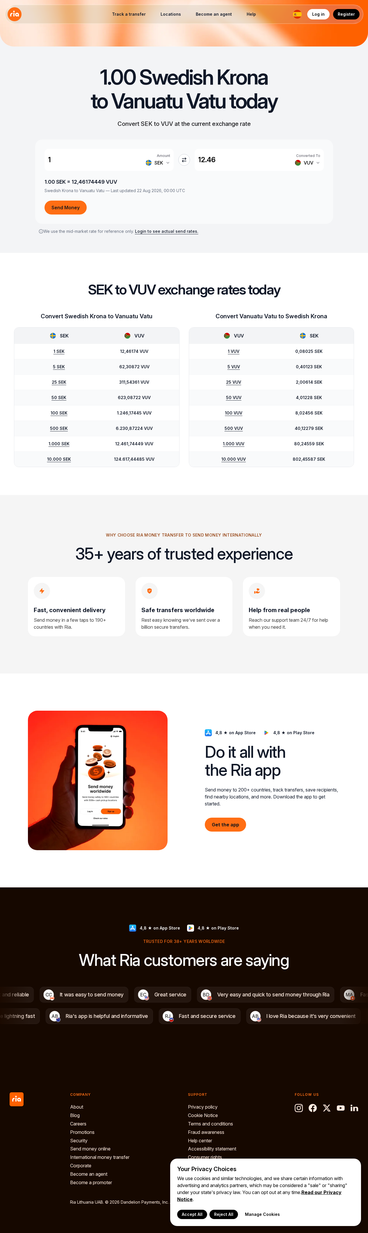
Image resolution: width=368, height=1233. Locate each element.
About (76, 1107)
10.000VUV (233, 459)
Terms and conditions (210, 1124)
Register (346, 14)
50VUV (233, 397)
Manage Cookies (262, 1214)
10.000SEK (59, 459)
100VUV (233, 412)
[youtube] (341, 1108)
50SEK (58, 397)
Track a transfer (129, 14)
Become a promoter (91, 1182)
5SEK (59, 366)
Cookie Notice (203, 1115)
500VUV (234, 428)
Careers (78, 1124)
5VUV (233, 366)
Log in (318, 14)
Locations (171, 14)
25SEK (59, 382)
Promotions (82, 1132)
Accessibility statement (212, 1149)
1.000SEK (59, 443)
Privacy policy (203, 1107)
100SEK (59, 412)
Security (79, 1140)
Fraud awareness (206, 1132)
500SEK (59, 428)
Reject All (223, 1214)
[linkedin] (355, 1108)
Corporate (80, 1165)
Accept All (192, 1214)
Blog (75, 1115)
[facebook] (313, 1108)
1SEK (59, 351)
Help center (200, 1140)
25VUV (233, 382)
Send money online (90, 1149)
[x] (327, 1108)
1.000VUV (233, 443)
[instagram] (299, 1108)
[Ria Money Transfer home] (15, 14)
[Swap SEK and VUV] (184, 160)
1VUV (233, 351)
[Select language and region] (297, 14)
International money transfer (99, 1157)
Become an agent (214, 14)
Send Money (65, 207)
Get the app (225, 824)
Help (251, 14)
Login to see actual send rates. (166, 231)
